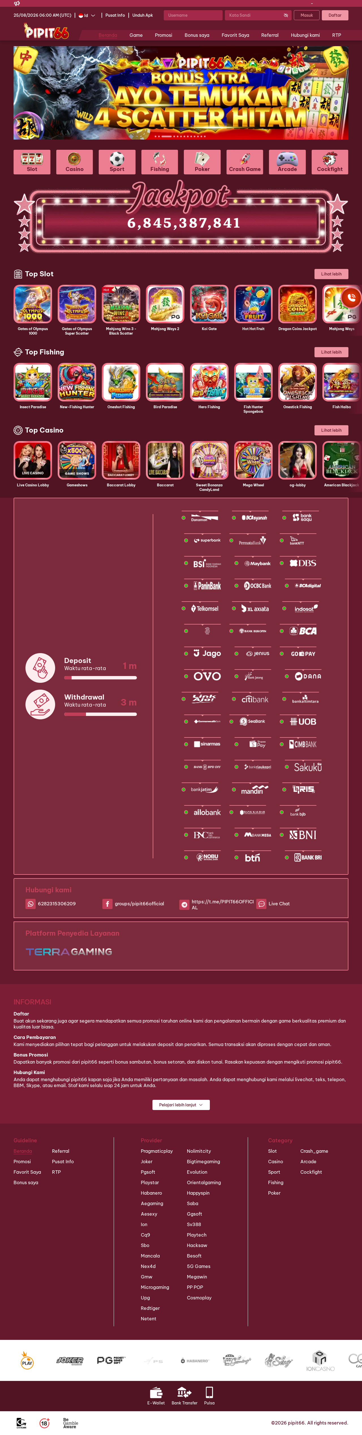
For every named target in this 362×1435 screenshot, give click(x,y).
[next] (331, 93)
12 (205, 136)
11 (201, 136)
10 (198, 136)
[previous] (30, 93)
